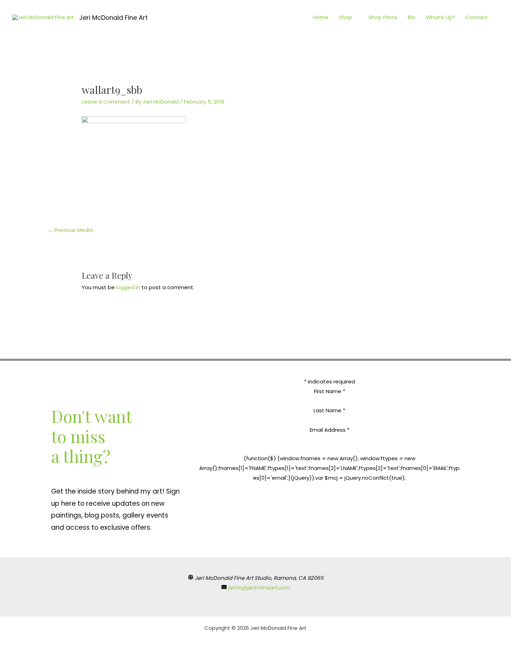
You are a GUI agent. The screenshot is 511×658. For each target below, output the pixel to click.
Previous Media (70, 230)
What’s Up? (440, 17)
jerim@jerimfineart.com (259, 587)
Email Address (329, 429)
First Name (329, 391)
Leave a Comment (106, 101)
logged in (128, 287)
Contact (476, 17)
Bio (411, 17)
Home (320, 17)
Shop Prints (382, 17)
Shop (345, 17)
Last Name (329, 410)
